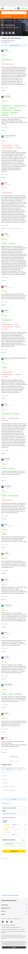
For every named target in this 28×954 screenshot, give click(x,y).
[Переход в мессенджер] (11, 921)
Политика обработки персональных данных (11, 927)
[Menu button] (23, 8)
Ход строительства (11, 20)
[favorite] (15, 8)
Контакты (9, 918)
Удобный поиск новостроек (9, 12)
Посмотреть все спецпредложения (10, 895)
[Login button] (18, 8)
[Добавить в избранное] (2, 33)
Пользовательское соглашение (8, 925)
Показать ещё (14, 756)
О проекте (3, 918)
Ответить (3, 90)
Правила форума (5, 803)
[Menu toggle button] (26, 8)
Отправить (14, 799)
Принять (14, 947)
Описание (3, 20)
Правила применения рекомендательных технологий (12, 929)
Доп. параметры (7, 16)
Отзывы (20, 20)
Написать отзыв (14, 45)
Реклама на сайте (16, 918)
